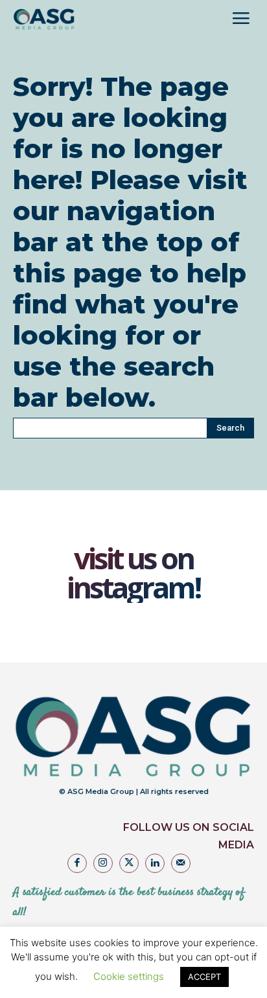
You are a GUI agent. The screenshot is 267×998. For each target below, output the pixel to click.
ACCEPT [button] (204, 976)
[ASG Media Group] (44, 19)
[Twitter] (129, 863)
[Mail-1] (181, 863)
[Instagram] (103, 863)
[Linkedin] (155, 863)
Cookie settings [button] (128, 976)
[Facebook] (77, 863)
